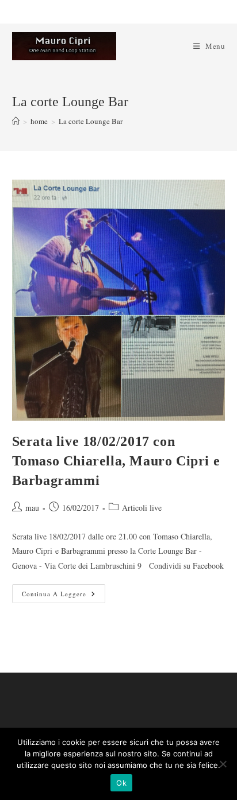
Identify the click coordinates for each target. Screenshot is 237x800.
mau (32, 507)
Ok (121, 782)
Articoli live (142, 507)
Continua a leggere (63, 595)
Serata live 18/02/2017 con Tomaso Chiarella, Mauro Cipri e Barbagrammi (116, 460)
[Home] (16, 121)
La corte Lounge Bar (91, 121)
